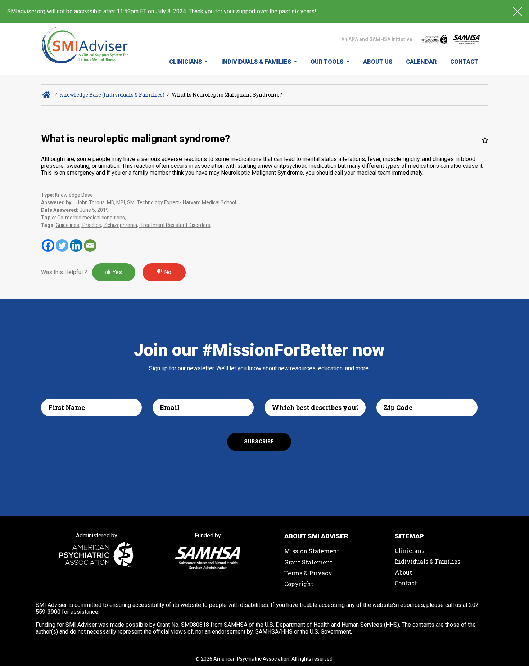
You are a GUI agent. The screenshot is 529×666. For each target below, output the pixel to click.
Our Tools (328, 61)
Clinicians (186, 61)
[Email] (90, 245)
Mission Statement (311, 551)
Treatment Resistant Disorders (174, 225)
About (403, 572)
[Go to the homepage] (85, 49)
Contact (464, 61)
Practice (91, 225)
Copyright (298, 583)
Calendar (421, 61)
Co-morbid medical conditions (91, 217)
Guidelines (67, 225)
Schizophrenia (120, 225)
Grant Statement (308, 562)
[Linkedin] (76, 245)
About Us (377, 61)
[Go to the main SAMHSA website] (466, 39)
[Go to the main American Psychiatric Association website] (434, 39)
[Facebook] (48, 245)
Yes (117, 272)
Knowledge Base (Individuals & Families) (111, 94)
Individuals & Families (257, 61)
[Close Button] (517, 11)
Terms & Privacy (308, 573)
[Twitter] (62, 245)
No (167, 272)
